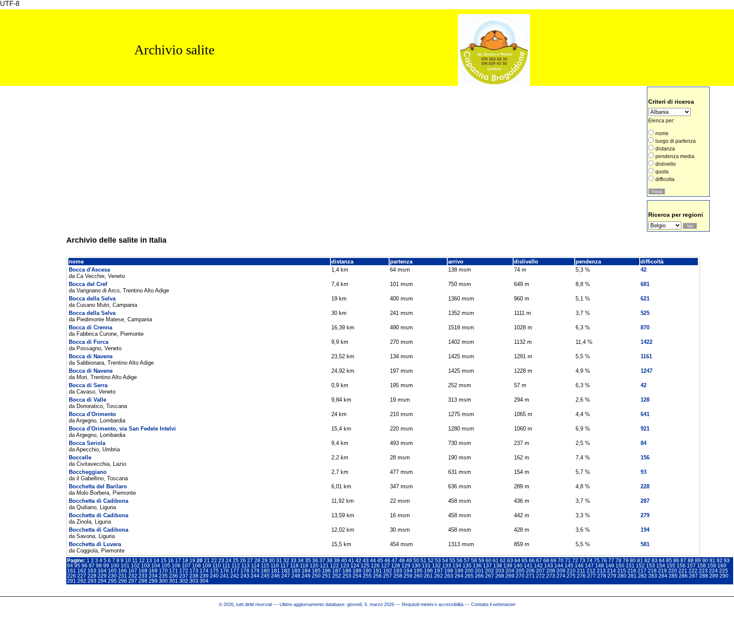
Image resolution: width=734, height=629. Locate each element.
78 (618, 560)
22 (214, 560)
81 (640, 560)
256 (377, 575)
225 (723, 570)
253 (346, 575)
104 (155, 565)
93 (727, 560)
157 (691, 565)
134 (456, 565)
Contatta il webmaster (493, 604)
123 (344, 565)
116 (275, 565)
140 (518, 565)
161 (71, 570)
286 (683, 575)
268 (499, 575)
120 (314, 565)
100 (114, 565)
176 (224, 570)
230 (112, 575)
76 (604, 560)
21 (207, 560)
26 (243, 560)
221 (682, 570)
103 (145, 565)
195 (418, 570)
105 (165, 565)
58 (474, 560)
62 (503, 560)
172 (183, 570)
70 (561, 560)
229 (102, 575)
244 (255, 575)
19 (192, 560)
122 (334, 565)
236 (173, 575)
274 (560, 575)
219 (662, 570)
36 (315, 560)
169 (153, 570)
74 (590, 560)
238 (193, 575)
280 (622, 575)
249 (306, 575)
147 (589, 565)
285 (673, 575)
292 (81, 581)
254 (357, 575)
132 (436, 565)
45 (380, 560)
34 (301, 560)
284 (662, 575)
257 (387, 575)
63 (510, 560)
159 (711, 565)
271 (530, 575)
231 (122, 575)
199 (459, 570)
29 (265, 560)
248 (295, 575)
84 (662, 560)
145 (569, 565)
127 (385, 565)
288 (703, 575)
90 (705, 560)
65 (525, 560)
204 (509, 570)
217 (642, 570)
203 (499, 570)
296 (122, 581)
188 (346, 570)
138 (497, 565)
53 (438, 560)
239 (204, 575)
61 (496, 560)
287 (693, 575)
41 (351, 560)
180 (265, 570)
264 (459, 575)
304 (204, 581)
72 (575, 560)
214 (611, 570)
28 (257, 560)
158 (701, 565)
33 (293, 560)
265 (469, 575)
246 (275, 575)
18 (185, 560)
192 (387, 570)
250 (316, 575)
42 (358, 560)
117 (284, 565)
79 (626, 560)
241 (224, 575)
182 (285, 570)
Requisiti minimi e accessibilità (432, 604)
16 (171, 560)
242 (234, 575)
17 (178, 560)
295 (112, 581)
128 (395, 565)
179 (255, 570)
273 (550, 575)
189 (357, 570)
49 (409, 560)
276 (581, 575)
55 (452, 560)
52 (431, 560)
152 (640, 565)
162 (81, 570)
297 (132, 581)
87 (683, 560)
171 (173, 570)
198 (448, 570)
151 (630, 565)
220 (672, 570)
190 (367, 570)
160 (721, 565)
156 (681, 565)
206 (530, 570)
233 (142, 575)
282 (642, 575)
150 (619, 565)
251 (326, 575)
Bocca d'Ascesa (89, 269)
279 (611, 575)
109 (206, 565)
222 (693, 570)
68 (546, 560)
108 (196, 565)
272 (540, 575)
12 (142, 560)
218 (652, 570)
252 (336, 575)
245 (265, 575)
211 (581, 570)
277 (591, 575)
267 (489, 575)
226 (71, 575)
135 (467, 565)
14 (156, 560)
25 (236, 560)
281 (632, 575)
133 (446, 565)
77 (611, 560)
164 (102, 570)
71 (568, 560)
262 (438, 575)
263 (448, 575)
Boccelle (80, 457)
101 (125, 565)
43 (366, 560)
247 (285, 575)
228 (92, 575)
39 (337, 560)
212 (591, 570)
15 (164, 560)
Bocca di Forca (88, 342)
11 (135, 560)
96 (85, 565)
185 (316, 570)
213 (601, 570)
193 (397, 570)
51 (423, 560)
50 (416, 560)
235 (163, 575)
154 (660, 565)
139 (507, 565)
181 (275, 570)
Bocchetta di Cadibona (98, 501)
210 (571, 570)
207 (540, 570)
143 (548, 565)
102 (135, 565)
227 (81, 575)
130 (416, 565)
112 (235, 565)
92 (720, 560)
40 (344, 560)
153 (650, 565)
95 (77, 565)
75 (597, 560)
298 (142, 581)
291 (71, 581)
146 (579, 565)
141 (528, 565)
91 (712, 560)
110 (216, 565)
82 (647, 560)
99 (106, 565)
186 (326, 570)
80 (633, 560)
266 (479, 575)
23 (221, 560)
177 (234, 570)
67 (539, 560)
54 (445, 560)
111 (226, 565)
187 (336, 570)
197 (438, 570)
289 (713, 575)
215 (621, 570)
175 (214, 570)
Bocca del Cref (88, 284)
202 (489, 570)
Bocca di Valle (87, 400)
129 (405, 565)
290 (724, 575)
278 (601, 575)
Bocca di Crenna (90, 327)
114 (255, 565)
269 (509, 575)
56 (460, 560)
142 (538, 565)
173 (193, 570)
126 (375, 565)
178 (244, 570)
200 (469, 570)
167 (132, 570)
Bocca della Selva (92, 298)
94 (70, 565)
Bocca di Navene (91, 356)
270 (520, 575)
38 (330, 560)
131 (426, 565)
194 (408, 570)
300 (163, 581)
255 (367, 575)
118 (294, 565)
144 (558, 565)
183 (295, 570)
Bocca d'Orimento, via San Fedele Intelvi (122, 428)
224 (713, 570)
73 (582, 560)
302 (183, 581)
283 (652, 575)
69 (553, 560)
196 (428, 570)
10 (128, 560)
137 (487, 565)
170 (163, 570)
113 (245, 565)
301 (173, 581)
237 (183, 575)
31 (279, 560)
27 (250, 560)
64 (517, 560)
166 (122, 570)
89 (698, 560)
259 (408, 575)
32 (286, 560)
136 (477, 565)
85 (669, 560)
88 (691, 560)
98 (99, 565)
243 (244, 575)
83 (655, 560)
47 (395, 560)
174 (204, 570)
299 (153, 581)
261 (428, 575)
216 (631, 570)
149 (609, 565)
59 (481, 560)
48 (402, 560)
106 (176, 565)
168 (142, 570)
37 (322, 560)
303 (193, 581)
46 (387, 560)
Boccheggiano (88, 472)
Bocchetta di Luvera (95, 544)
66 (532, 560)
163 (92, 570)
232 (132, 575)
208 (550, 570)
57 (467, 560)
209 (560, 570)
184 (306, 570)
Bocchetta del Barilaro (98, 486)
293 (92, 581)
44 (373, 560)
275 (571, 575)
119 (304, 565)
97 (92, 565)
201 (479, 570)
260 (418, 575)
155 (670, 565)
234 (153, 575)
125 (365, 565)
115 (265, 565)
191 (377, 570)
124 (354, 565)
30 (272, 560)
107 (186, 565)
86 (676, 560)
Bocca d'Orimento (92, 414)
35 (308, 560)
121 (324, 565)
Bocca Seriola (87, 443)
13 (149, 560)
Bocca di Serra (88, 385)
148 (599, 565)
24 (228, 560)
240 (214, 575)
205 (520, 570)
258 (397, 575)
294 (102, 581)
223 (703, 570)
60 (488, 560)
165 (112, 570)
